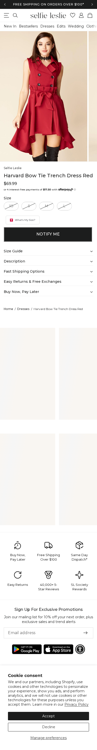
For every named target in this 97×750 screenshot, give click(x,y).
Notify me (48, 234)
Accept (48, 716)
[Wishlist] (72, 15)
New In (10, 26)
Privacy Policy (76, 704)
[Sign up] (85, 632)
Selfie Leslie (13, 168)
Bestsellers (28, 26)
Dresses (47, 26)
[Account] (81, 15)
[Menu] (6, 15)
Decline (48, 727)
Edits (61, 26)
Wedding (76, 26)
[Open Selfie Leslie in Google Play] (27, 649)
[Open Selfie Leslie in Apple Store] (58, 649)
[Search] (15, 15)
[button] (80, 649)
